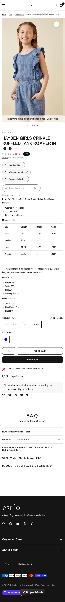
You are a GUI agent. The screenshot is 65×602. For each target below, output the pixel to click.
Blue (6, 339)
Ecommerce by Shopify (49, 585)
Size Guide (37, 272)
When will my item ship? (16, 439)
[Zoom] (56, 24)
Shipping (5, 157)
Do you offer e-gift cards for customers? (27, 465)
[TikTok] (34, 523)
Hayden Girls (19, 14)
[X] (10, 395)
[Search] (56, 5)
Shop (10, 14)
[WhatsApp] (22, 395)
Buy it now (32, 359)
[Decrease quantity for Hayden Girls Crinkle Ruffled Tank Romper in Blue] (4, 350)
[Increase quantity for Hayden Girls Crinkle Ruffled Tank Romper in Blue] (13, 350)
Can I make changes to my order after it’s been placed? (27, 449)
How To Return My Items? (17, 431)
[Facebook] (4, 395)
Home (4, 14)
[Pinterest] (16, 395)
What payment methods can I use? (22, 457)
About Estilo (10, 550)
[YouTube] (19, 524)
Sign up (21, 389)
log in (31, 389)
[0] (60, 5)
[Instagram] (12, 523)
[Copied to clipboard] (28, 395)
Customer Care (12, 539)
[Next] (37, 125)
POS (35, 585)
